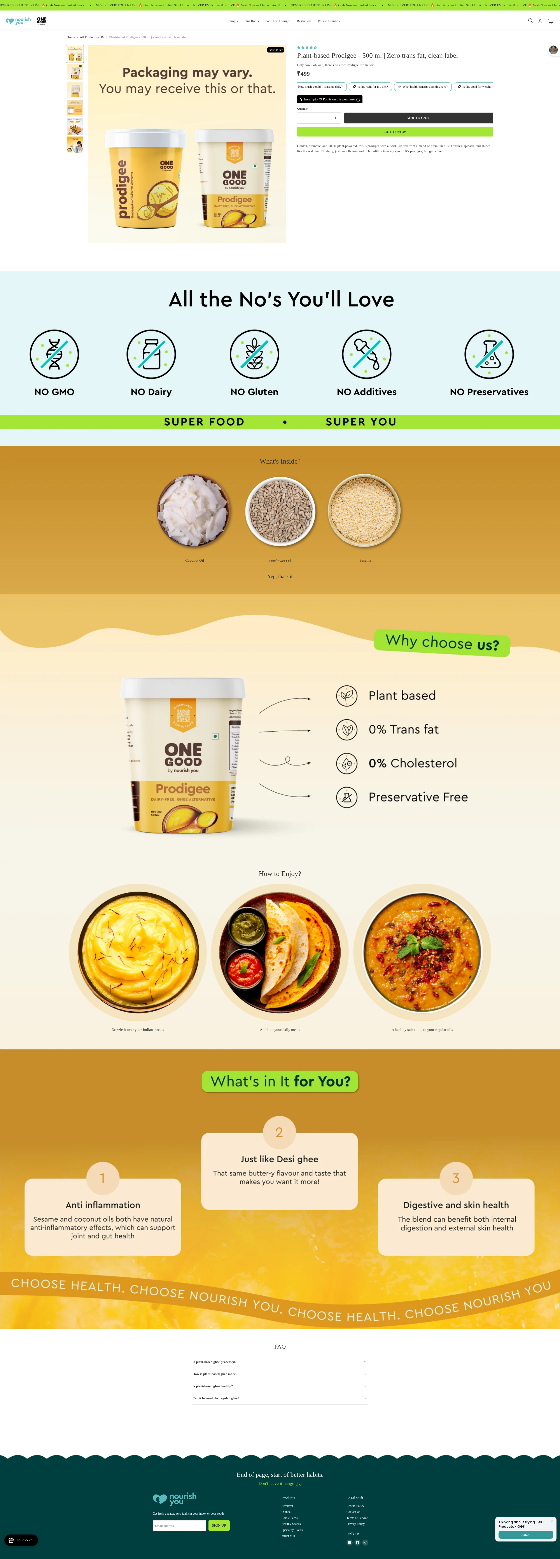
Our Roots (252, 21)
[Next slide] (485, 520)
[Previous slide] (74, 520)
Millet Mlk (288, 1536)
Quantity (302, 108)
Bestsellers (304, 21)
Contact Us (353, 1511)
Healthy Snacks (291, 1524)
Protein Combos (329, 21)
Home (71, 37)
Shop (232, 21)
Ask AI (526, 1535)
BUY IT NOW (395, 132)
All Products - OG (92, 37)
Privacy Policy (355, 1524)
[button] (307, 47)
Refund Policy (355, 1506)
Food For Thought (277, 21)
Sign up (219, 1525)
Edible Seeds (290, 1518)
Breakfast (287, 1506)
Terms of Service (357, 1518)
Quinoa (286, 1511)
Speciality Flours (292, 1530)
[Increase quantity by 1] (335, 117)
